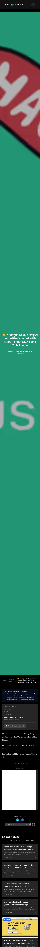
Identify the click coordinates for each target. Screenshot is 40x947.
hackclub (7, 709)
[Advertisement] (20, 790)
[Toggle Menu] (33, 4)
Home (4, 681)
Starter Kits (11, 681)
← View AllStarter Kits (20, 763)
